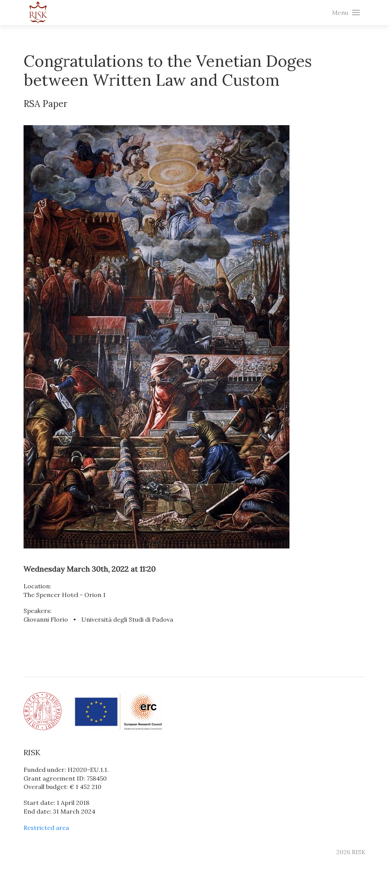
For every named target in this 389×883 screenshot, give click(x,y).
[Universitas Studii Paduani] (43, 710)
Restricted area (46, 827)
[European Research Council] (118, 711)
